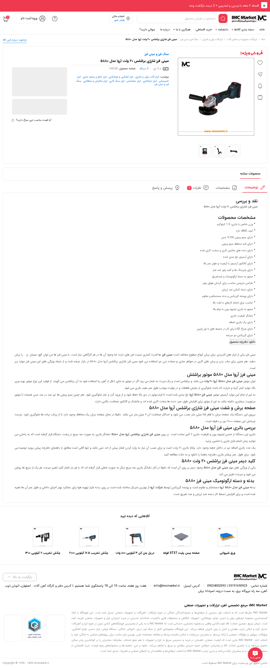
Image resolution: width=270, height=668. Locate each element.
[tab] (254, 189)
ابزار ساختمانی (134, 81)
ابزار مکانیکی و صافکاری (95, 81)
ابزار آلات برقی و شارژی (147, 77)
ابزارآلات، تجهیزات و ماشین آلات (242, 39)
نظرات (195, 187)
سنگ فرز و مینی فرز (189, 39)
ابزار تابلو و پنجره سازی (95, 77)
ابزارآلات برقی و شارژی (212, 39)
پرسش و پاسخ (162, 187)
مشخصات (223, 187)
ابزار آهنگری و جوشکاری (121, 77)
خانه (263, 39)
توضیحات (251, 187)
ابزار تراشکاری (150, 81)
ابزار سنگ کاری (117, 81)
